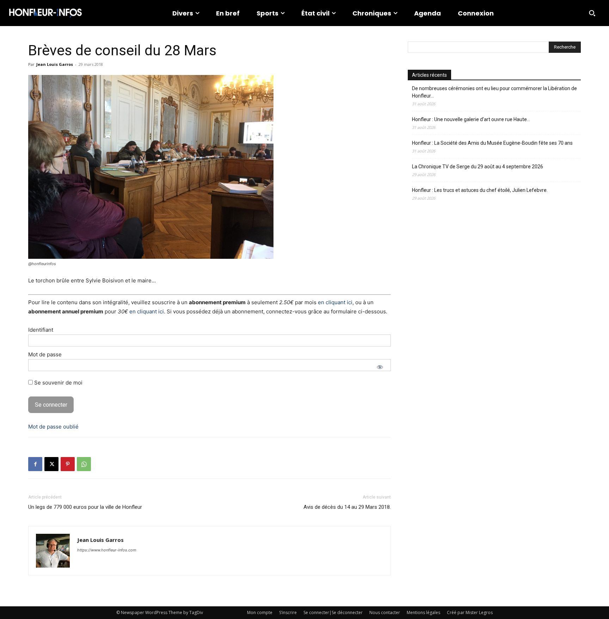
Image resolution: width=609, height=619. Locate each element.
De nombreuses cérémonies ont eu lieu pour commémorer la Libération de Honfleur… (494, 92)
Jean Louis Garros (54, 64)
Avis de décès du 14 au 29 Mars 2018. (347, 507)
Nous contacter (384, 612)
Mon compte (259, 612)
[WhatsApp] (84, 464)
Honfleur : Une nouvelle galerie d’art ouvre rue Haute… (471, 119)
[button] (592, 13)
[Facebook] (35, 464)
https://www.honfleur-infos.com (106, 550)
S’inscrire (288, 612)
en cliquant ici (146, 311)
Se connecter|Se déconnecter (333, 612)
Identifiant (40, 329)
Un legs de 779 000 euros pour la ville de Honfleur (85, 507)
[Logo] (45, 13)
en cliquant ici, (336, 302)
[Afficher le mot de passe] (380, 367)
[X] (51, 464)
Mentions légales (423, 612)
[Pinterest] (68, 464)
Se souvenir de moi (57, 382)
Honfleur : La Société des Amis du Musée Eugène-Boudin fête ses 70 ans (492, 143)
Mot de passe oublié (53, 426)
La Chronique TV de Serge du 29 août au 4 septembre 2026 (477, 166)
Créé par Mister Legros (470, 612)
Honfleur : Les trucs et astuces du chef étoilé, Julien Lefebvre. (480, 190)
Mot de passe (45, 354)
